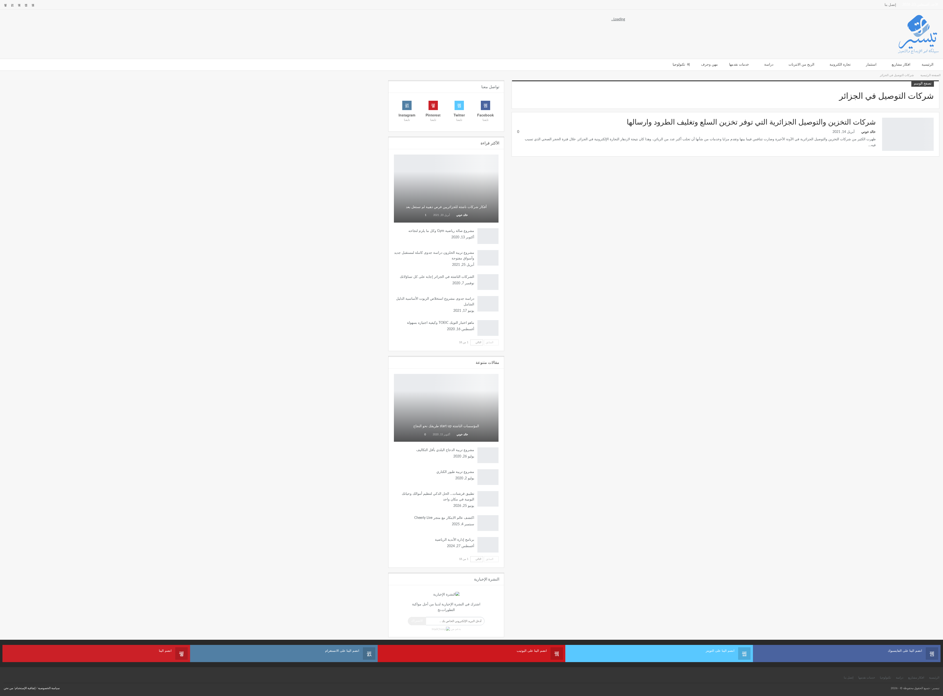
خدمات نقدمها (739, 64)
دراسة (768, 64)
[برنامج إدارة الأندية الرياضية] (488, 545)
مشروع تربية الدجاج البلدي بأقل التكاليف (445, 450)
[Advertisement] (535, 34)
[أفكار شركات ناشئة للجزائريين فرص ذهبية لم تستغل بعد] (446, 188)
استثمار (871, 64)
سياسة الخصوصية (49, 688)
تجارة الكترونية (840, 64)
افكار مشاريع (901, 64)
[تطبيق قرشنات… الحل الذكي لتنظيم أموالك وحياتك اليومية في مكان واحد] (488, 499)
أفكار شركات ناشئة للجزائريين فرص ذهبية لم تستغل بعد (446, 207)
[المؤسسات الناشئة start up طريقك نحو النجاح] (446, 408)
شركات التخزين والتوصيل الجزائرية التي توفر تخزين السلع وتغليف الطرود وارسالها (751, 122)
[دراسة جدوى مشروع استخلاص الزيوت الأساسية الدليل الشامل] (488, 304)
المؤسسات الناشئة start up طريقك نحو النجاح (446, 426)
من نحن (8, 688)
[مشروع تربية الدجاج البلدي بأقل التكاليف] (488, 455)
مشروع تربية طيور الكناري (455, 472)
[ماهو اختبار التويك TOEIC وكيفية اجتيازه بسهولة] (488, 328)
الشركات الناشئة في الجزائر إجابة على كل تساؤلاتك (437, 277)
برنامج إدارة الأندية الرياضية (454, 539)
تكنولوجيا (679, 64)
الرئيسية (927, 64)
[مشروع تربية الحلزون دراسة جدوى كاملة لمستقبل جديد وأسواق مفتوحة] (488, 258)
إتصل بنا (890, 5)
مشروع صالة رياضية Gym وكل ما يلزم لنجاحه (441, 231)
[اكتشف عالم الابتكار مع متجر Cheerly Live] (488, 523)
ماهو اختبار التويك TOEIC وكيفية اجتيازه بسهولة (440, 323)
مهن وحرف (709, 64)
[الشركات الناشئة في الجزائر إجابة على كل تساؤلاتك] (488, 282)
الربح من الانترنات (801, 64)
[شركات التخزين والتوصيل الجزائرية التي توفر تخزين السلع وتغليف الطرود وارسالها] (908, 134)
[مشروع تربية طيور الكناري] (488, 477)
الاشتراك (417, 621)
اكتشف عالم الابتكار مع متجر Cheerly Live (444, 518)
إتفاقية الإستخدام (25, 688)
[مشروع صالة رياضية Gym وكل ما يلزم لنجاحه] (488, 236)
